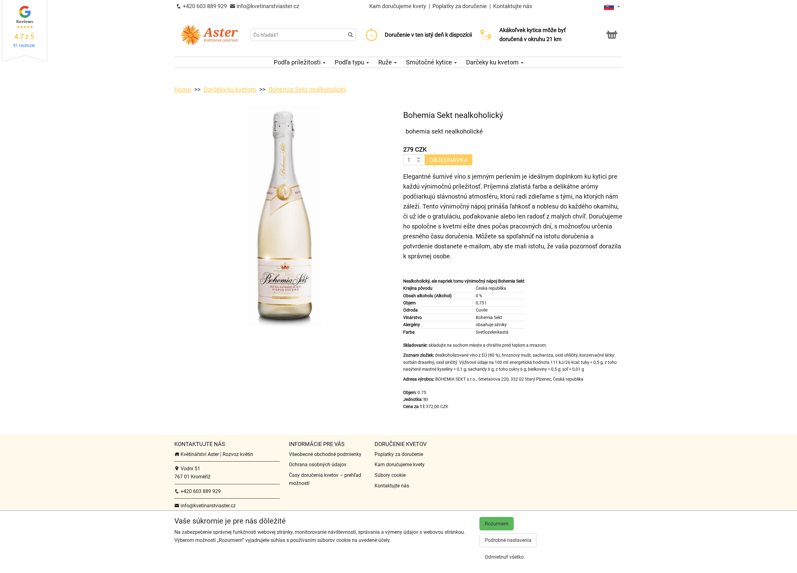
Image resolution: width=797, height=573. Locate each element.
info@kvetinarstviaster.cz (267, 6)
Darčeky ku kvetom (493, 62)
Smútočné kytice (430, 62)
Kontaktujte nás (512, 6)
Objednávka (448, 160)
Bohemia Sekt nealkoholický (307, 89)
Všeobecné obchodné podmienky (325, 454)
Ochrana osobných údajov (318, 464)
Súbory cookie (390, 475)
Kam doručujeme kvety (397, 6)
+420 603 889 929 (204, 6)
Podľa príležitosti (298, 62)
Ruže (386, 62)
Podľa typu (350, 62)
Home (182, 89)
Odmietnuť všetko (504, 557)
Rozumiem (496, 524)
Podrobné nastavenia (508, 540)
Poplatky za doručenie (459, 6)
